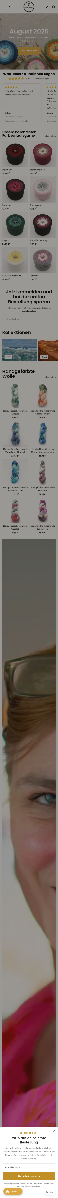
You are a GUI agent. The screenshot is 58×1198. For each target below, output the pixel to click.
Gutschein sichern (29, 1176)
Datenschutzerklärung (33, 1186)
